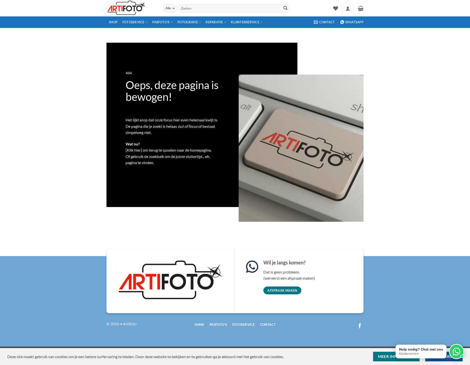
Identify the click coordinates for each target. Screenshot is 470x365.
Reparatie (214, 22)
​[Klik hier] (134, 150)
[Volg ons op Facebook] (359, 326)
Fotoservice (133, 22)
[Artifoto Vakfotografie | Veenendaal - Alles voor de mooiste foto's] (130, 8)
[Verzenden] (285, 8)
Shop (113, 22)
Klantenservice (245, 22)
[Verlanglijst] (335, 8)
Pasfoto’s (160, 22)
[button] (347, 8)
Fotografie (187, 22)
